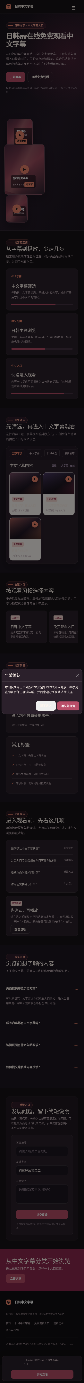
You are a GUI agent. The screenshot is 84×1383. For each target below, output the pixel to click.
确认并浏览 (68, 705)
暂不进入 (46, 706)
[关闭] (78, 675)
